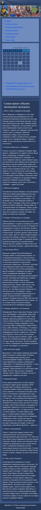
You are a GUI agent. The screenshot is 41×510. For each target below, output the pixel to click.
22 (24, 62)
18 (8, 62)
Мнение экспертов (11, 30)
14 (20, 59)
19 (12, 62)
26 (12, 66)
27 (16, 66)
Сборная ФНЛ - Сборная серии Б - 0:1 (19, 83)
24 (4, 66)
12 (12, 59)
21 (20, 62)
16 (28, 59)
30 (28, 66)
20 (16, 62)
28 (20, 66)
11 (8, 59)
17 (4, 62)
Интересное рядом (11, 33)
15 (24, 59)
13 (16, 59)
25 (8, 66)
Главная (8, 21)
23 (28, 62)
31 (4, 69)
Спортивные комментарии (14, 27)
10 (4, 59)
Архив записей (10, 37)
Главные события (11, 24)
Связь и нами (10, 40)
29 (24, 66)
